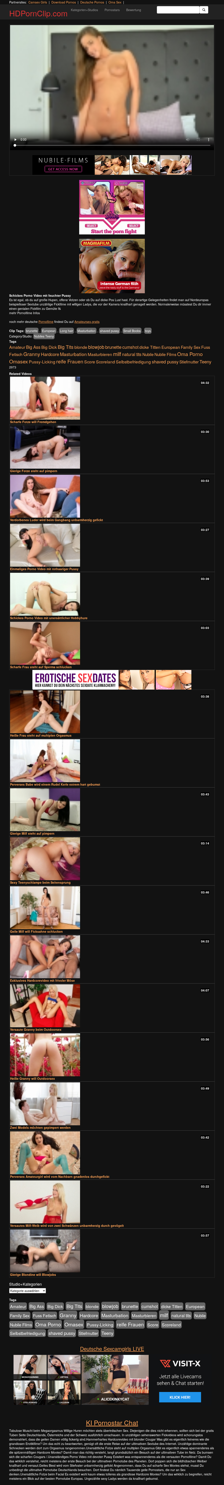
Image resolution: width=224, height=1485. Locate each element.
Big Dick (49, 347)
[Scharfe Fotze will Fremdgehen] (112, 398)
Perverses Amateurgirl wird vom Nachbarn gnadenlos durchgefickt (59, 1176)
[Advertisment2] (112, 266)
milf (117, 354)
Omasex (18, 361)
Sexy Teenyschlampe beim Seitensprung (40, 882)
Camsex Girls (37, 2)
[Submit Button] (204, 10)
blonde (80, 347)
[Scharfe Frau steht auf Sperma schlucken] (112, 643)
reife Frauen (69, 361)
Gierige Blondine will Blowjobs (33, 1274)
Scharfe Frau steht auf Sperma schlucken (41, 667)
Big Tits (66, 346)
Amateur (17, 347)
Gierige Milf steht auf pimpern (32, 833)
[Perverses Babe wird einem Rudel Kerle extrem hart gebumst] (112, 760)
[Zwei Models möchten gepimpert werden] (112, 1103)
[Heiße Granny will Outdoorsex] (112, 1054)
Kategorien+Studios (84, 10)
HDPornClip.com (38, 13)
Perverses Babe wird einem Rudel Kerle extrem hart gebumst (55, 784)
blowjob (96, 346)
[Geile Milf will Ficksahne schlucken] (112, 907)
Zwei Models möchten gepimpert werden (40, 1127)
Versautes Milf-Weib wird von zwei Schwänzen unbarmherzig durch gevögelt (67, 1225)
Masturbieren (100, 354)
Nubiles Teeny (44, 336)
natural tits (132, 354)
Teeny (205, 361)
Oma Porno (190, 353)
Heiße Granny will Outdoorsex (32, 1078)
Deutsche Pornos (92, 2)
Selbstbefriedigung (133, 361)
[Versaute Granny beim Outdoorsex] (112, 1005)
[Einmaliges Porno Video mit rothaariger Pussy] (112, 545)
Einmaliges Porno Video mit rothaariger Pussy (44, 569)
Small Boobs (132, 331)
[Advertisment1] (112, 207)
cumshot (130, 347)
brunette (32, 331)
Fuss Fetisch (44, 1315)
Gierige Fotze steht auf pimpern (33, 471)
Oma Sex (114, 2)
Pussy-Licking (42, 361)
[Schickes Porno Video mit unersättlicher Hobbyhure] (112, 594)
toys (148, 331)
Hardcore (50, 354)
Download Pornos (63, 2)
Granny (31, 353)
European (49, 331)
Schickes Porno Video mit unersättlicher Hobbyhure (49, 618)
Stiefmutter (189, 361)
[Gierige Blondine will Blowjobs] (112, 1250)
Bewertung (133, 10)
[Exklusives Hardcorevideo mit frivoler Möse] (112, 956)
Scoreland (105, 361)
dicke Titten (150, 347)
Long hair (66, 331)
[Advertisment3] (112, 680)
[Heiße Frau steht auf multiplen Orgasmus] (112, 711)
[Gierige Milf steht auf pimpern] (112, 809)
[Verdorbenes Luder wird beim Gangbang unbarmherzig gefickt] (112, 496)
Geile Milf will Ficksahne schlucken (36, 931)
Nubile (148, 354)
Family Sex (190, 347)
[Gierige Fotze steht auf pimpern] (112, 447)
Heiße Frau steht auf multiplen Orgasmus (41, 735)
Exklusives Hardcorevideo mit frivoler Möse (42, 980)
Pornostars (112, 10)
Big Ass (33, 347)
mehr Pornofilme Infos (24, 313)
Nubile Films (165, 354)
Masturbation (86, 331)
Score (89, 361)
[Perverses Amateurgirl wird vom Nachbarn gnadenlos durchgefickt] (112, 1152)
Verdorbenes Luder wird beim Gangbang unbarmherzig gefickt (56, 520)
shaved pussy (109, 331)
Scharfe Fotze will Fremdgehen (33, 422)
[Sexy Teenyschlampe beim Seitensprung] (112, 858)
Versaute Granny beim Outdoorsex (35, 1029)
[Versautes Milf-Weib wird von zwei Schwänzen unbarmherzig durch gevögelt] (112, 1201)
